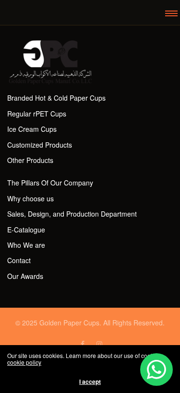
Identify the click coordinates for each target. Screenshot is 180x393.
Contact (19, 260)
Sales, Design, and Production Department (72, 214)
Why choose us (30, 198)
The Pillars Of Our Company (50, 182)
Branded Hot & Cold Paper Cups (56, 98)
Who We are (26, 245)
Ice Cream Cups (32, 129)
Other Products (30, 160)
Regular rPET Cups (36, 113)
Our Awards (25, 276)
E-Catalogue (26, 229)
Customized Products (39, 145)
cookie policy (24, 362)
